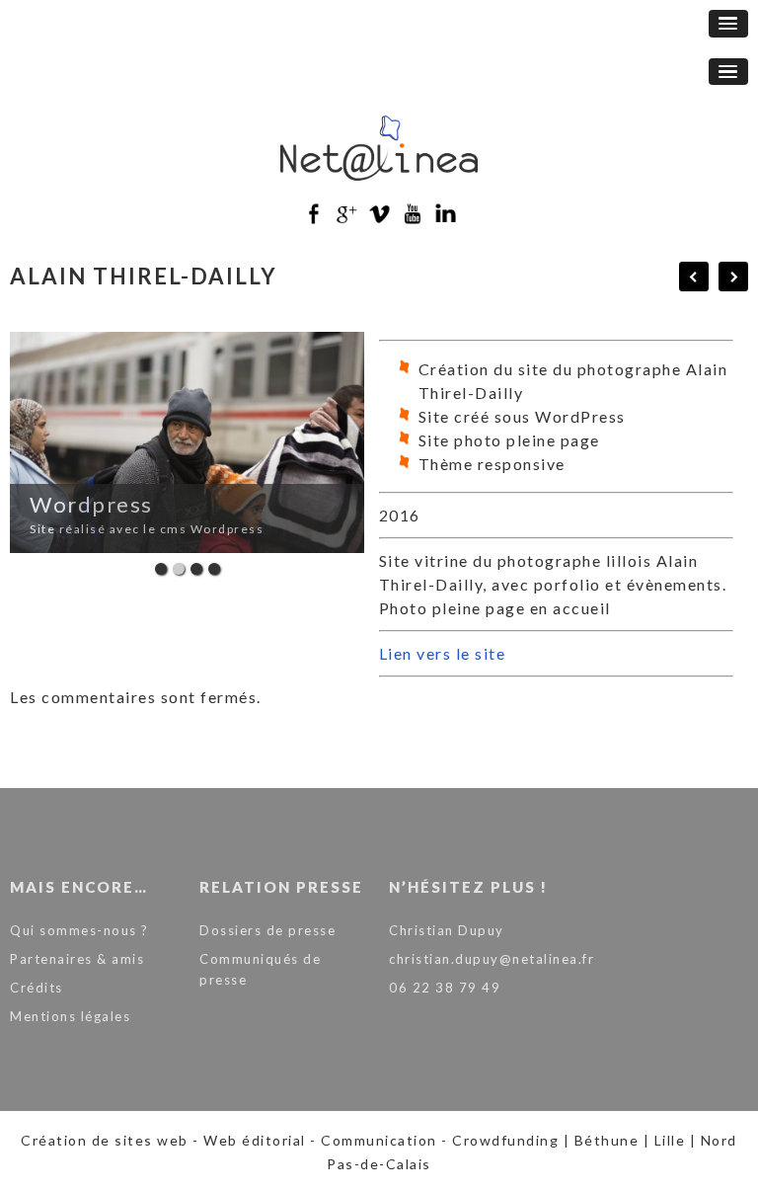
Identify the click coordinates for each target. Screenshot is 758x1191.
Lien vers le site (442, 653)
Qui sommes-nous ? (79, 930)
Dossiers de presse (267, 930)
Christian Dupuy (446, 930)
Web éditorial (254, 1140)
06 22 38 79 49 (444, 987)
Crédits (36, 987)
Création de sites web (105, 1140)
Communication (379, 1140)
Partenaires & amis (77, 959)
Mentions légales (70, 1016)
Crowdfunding (505, 1140)
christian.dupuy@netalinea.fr (491, 959)
